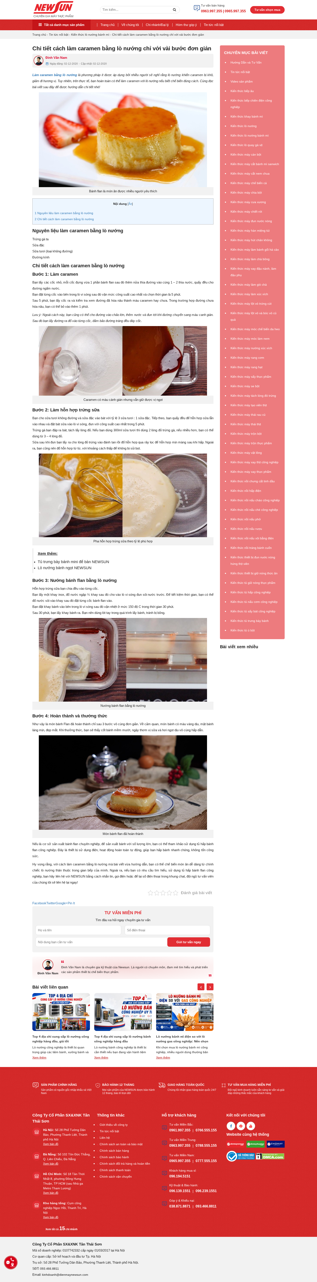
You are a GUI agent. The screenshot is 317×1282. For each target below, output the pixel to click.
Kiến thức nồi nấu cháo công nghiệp (255, 500)
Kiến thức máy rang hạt (246, 367)
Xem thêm (39, 1057)
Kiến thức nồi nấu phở (246, 519)
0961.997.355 (179, 1130)
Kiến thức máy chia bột (246, 192)
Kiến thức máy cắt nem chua (250, 173)
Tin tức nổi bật (214, 25)
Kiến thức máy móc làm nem (250, 338)
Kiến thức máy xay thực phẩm (251, 471)
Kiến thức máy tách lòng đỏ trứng (253, 395)
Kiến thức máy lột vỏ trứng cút (251, 303)
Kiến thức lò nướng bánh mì (90, 34)
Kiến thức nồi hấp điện (246, 490)
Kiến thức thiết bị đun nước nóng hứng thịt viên (253, 560)
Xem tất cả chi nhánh (61, 1229)
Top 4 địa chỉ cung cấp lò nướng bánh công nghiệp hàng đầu (60, 1039)
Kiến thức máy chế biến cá (249, 183)
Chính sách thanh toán (115, 1170)
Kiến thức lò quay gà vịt (246, 145)
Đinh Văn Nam (56, 57)
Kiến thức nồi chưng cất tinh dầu (253, 481)
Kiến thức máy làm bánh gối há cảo (255, 249)
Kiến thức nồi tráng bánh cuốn (251, 547)
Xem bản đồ (50, 1144)
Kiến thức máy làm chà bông (250, 259)
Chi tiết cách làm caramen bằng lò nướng (64, 219)
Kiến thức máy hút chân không (251, 240)
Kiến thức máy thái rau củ (248, 414)
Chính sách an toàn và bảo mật (121, 1144)
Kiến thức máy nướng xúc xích (251, 348)
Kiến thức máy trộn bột (246, 433)
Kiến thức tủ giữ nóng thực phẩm (253, 582)
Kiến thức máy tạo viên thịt (249, 405)
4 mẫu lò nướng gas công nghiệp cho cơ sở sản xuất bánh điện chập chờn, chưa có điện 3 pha (184, 1039)
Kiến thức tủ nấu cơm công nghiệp (254, 602)
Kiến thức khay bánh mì (247, 116)
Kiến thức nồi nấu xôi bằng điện (252, 538)
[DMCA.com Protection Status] (270, 1156)
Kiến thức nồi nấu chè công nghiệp (254, 509)
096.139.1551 (179, 1191)
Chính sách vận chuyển (116, 1176)
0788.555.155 (206, 1145)
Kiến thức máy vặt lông (246, 452)
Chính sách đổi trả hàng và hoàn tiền (125, 1163)
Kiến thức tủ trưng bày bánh (250, 621)
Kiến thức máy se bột (245, 386)
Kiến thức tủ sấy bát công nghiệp (253, 611)
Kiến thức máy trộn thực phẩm (251, 443)
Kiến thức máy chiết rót (246, 211)
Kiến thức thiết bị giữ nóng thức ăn (254, 573)
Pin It (71, 903)
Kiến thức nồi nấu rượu (246, 528)
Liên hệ (105, 1137)
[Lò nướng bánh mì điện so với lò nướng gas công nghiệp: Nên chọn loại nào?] (123, 1012)
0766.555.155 (206, 1130)
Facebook (39, 903)
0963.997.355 (179, 1145)
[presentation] (201, 986)
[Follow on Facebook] (231, 1126)
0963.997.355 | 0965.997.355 (223, 11)
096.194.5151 (179, 1176)
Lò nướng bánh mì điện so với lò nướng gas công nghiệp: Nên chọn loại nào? (120, 1039)
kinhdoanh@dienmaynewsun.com (65, 1274)
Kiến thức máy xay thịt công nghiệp (254, 462)
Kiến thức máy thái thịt (246, 424)
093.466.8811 (206, 1206)
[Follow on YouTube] (250, 1126)
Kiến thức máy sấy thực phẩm (251, 376)
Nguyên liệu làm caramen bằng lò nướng (64, 213)
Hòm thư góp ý (186, 25)
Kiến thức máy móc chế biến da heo (255, 329)
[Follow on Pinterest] (241, 1126)
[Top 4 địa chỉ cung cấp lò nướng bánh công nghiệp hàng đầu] (61, 1012)
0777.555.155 (206, 1161)
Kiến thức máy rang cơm (247, 357)
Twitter (51, 903)
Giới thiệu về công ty (114, 1124)
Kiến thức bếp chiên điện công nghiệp (251, 104)
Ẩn (130, 203)
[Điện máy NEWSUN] (53, 9)
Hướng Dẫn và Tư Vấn (246, 62)
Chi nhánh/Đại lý (157, 25)
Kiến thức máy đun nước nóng (251, 221)
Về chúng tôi (130, 25)
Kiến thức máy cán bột (246, 154)
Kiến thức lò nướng (244, 126)
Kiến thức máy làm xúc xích (249, 294)
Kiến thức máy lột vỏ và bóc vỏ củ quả (253, 316)
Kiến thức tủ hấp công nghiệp (251, 592)
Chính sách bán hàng (114, 1150)
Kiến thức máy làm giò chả (249, 284)
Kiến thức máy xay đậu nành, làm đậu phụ (253, 272)
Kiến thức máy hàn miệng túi (250, 230)
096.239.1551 (206, 1191)
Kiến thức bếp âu (242, 91)
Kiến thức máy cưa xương (248, 202)
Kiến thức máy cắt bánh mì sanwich (255, 164)
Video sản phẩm (242, 81)
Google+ (62, 903)
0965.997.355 (179, 1161)
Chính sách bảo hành (114, 1157)
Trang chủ (107, 25)
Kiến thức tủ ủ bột (243, 630)
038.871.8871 (179, 1206)
